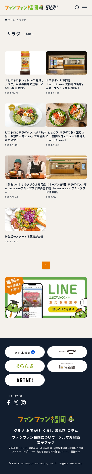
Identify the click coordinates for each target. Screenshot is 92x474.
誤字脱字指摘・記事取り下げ (68, 448)
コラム (72, 431)
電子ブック (46, 443)
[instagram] (23, 403)
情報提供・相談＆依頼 (40, 448)
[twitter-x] (16, 403)
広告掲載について (18, 448)
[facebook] (9, 403)
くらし (47, 431)
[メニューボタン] (84, 7)
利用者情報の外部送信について (53, 451)
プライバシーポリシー (23, 451)
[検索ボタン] (77, 7)
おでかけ (33, 431)
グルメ (19, 431)
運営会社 (75, 451)
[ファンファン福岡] (24, 7)
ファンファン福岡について (33, 437)
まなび (60, 431)
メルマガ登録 (69, 437)
